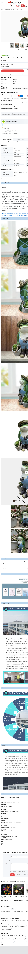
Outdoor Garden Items (6, 938)
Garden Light (22, 9)
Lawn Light (4, 926)
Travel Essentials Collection (6, 914)
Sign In (3, 133)
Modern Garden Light (6, 929)
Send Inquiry (13, 71)
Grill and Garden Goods (18, 911)
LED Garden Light (13, 926)
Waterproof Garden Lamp (7, 941)
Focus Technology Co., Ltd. (16, 948)
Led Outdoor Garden (18, 938)
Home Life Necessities (5, 911)
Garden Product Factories (7, 935)
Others (14, 914)
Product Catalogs (19, 909)
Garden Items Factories (20, 935)
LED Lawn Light (22, 926)
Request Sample (24, 74)
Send (12, 874)
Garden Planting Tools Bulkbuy (21, 941)
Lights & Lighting (8, 9)
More (2, 944)
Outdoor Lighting (15, 9)
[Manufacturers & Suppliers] (14, 2)
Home (2, 9)
